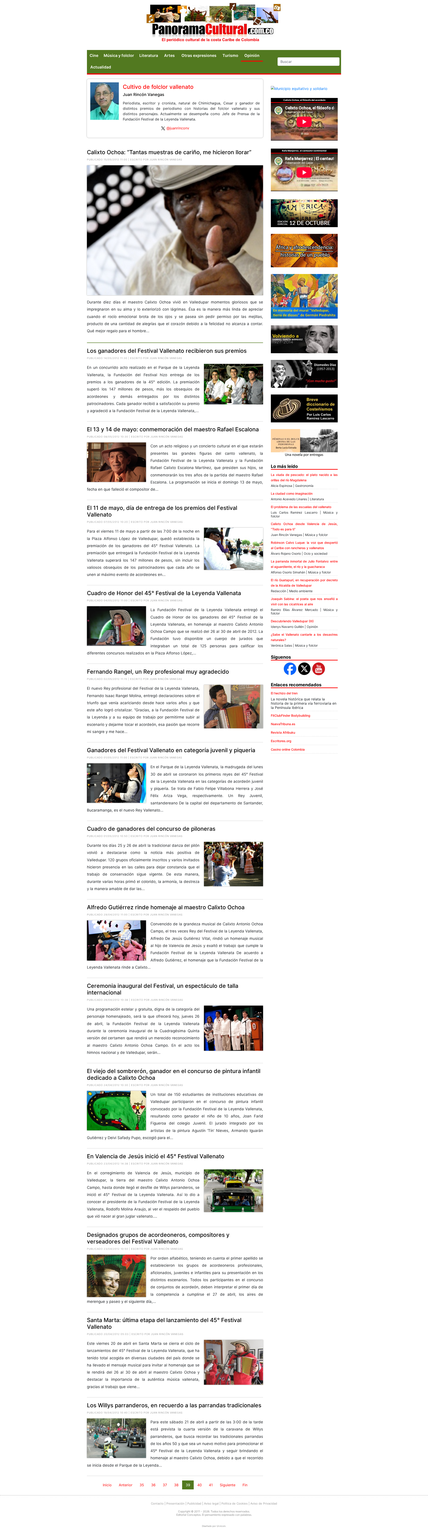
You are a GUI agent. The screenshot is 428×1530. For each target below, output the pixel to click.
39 (188, 1485)
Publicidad (194, 1503)
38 (176, 1485)
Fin (245, 1485)
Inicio (107, 1485)
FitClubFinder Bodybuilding (290, 715)
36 (153, 1485)
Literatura (148, 55)
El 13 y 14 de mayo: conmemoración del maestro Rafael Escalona (173, 429)
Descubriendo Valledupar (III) (292, 621)
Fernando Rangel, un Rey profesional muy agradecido (158, 671)
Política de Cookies (234, 1503)
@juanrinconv (178, 128)
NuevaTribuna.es (283, 724)
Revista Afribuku (283, 732)
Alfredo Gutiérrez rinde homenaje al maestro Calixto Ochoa (166, 907)
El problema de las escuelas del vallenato (301, 507)
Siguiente (227, 1485)
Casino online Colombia (288, 749)
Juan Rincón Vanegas (143, 94)
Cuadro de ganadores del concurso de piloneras (151, 828)
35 (142, 1485)
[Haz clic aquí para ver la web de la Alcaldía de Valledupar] (299, 88)
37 (165, 1485)
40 (199, 1485)
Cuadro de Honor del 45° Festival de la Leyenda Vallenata (164, 593)
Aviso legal (211, 1503)
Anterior (125, 1485)
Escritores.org (281, 741)
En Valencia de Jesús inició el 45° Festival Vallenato (155, 1156)
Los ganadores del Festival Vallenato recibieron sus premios (167, 350)
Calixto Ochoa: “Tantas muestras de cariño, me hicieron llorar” (169, 152)
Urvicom (221, 1526)
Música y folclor (119, 55)
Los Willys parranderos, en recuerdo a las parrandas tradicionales (174, 1405)
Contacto (157, 1503)
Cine (94, 55)
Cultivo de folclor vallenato (158, 86)
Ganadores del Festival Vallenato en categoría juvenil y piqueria (171, 750)
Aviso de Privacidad (263, 1503)
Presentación (175, 1503)
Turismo (230, 55)
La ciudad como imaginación (292, 493)
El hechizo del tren (284, 693)
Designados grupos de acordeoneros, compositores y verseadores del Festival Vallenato (158, 1238)
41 (211, 1485)
